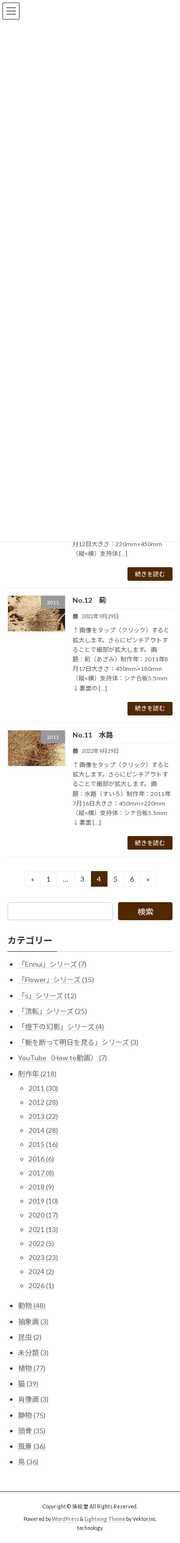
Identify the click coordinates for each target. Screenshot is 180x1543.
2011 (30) (43, 1088)
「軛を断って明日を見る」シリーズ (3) (78, 1042)
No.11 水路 (92, 734)
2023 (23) (43, 1257)
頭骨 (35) (32, 1430)
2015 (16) (43, 1144)
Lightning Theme (104, 1518)
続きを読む (150, 574)
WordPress (65, 1518)
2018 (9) (41, 1187)
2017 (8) (41, 1173)
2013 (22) (43, 1116)
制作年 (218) (37, 1073)
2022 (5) (41, 1243)
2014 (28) (43, 1130)
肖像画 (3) (33, 1399)
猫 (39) (28, 1384)
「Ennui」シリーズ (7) (52, 964)
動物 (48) (32, 1306)
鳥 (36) (28, 1462)
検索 (146, 911)
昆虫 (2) (30, 1337)
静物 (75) (32, 1415)
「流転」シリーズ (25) (52, 1011)
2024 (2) (41, 1272)
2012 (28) (43, 1102)
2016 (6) (41, 1158)
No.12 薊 (89, 600)
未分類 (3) (33, 1352)
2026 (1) (41, 1286)
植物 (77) (32, 1368)
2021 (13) (43, 1229)
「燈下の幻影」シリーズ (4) (61, 1026)
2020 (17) (43, 1215)
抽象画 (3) (33, 1321)
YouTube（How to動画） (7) (62, 1058)
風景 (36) (32, 1446)
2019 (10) (43, 1201)
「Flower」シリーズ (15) (56, 980)
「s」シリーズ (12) (47, 995)
